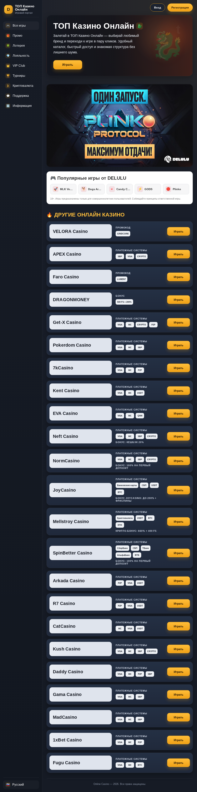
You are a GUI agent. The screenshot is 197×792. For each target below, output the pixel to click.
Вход (157, 7)
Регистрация (180, 7)
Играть (67, 64)
